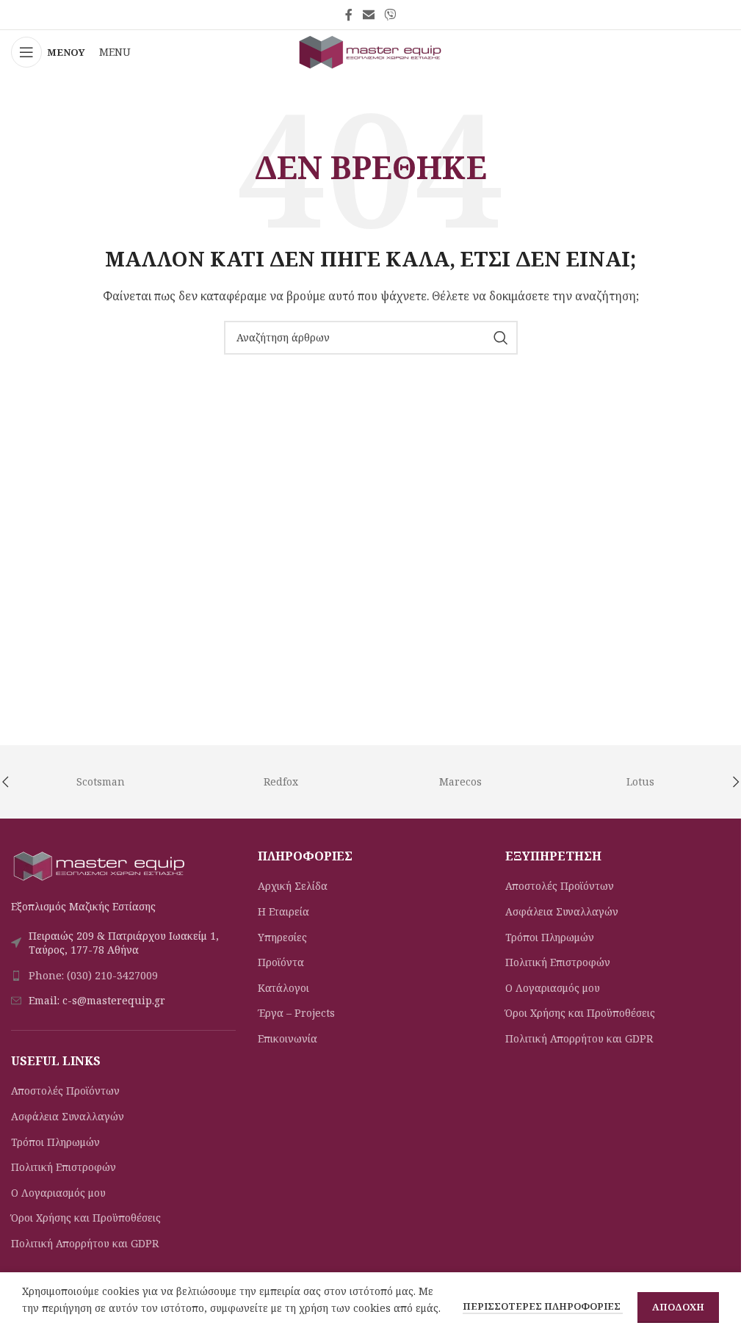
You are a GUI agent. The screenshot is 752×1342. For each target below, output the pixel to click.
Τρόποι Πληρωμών (55, 1142)
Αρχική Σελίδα (293, 886)
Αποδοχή (678, 1306)
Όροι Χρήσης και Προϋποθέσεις (86, 1218)
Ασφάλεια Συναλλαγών (67, 1116)
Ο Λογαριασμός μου (58, 1193)
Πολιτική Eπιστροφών (63, 1167)
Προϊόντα (281, 962)
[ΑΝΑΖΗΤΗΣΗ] (501, 338)
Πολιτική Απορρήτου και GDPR (85, 1243)
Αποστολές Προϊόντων (65, 1091)
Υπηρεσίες (282, 937)
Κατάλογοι (283, 988)
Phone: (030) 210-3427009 (93, 975)
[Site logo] (370, 51)
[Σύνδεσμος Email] (368, 15)
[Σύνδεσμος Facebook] (349, 15)
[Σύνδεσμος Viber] (390, 15)
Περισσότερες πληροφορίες (543, 1306)
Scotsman (100, 781)
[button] (736, 782)
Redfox (281, 781)
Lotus (640, 781)
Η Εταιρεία (283, 911)
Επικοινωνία (287, 1038)
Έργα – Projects (296, 1013)
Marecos (460, 781)
